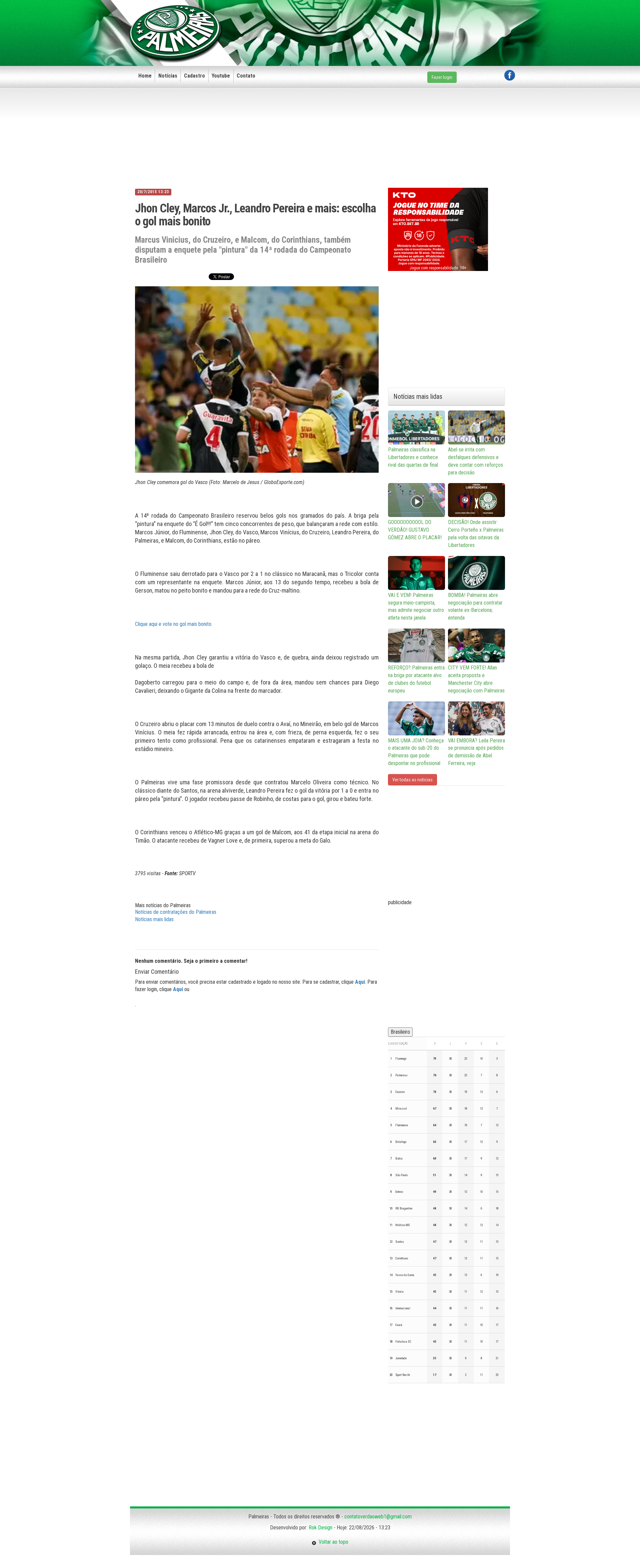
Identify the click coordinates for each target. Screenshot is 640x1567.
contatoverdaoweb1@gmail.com (378, 1516)
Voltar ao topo (332, 1542)
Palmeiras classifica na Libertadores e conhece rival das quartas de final (413, 457)
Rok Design (320, 1527)
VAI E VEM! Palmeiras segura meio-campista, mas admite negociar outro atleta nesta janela (416, 606)
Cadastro (194, 76)
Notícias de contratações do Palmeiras (175, 912)
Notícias (167, 76)
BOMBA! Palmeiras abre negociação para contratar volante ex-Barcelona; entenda (475, 606)
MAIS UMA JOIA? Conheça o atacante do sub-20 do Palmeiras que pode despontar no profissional (416, 752)
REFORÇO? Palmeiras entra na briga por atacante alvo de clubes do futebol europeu (416, 679)
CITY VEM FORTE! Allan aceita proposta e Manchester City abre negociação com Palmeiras (476, 679)
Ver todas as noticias (412, 779)
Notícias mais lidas (154, 919)
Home (145, 76)
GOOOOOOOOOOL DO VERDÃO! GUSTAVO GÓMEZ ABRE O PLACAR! (415, 530)
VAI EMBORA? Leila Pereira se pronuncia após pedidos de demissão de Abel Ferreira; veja (476, 752)
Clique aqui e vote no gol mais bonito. (173, 624)
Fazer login (442, 77)
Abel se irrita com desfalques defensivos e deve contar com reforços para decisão (475, 461)
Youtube (221, 76)
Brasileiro (400, 1032)
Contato (246, 76)
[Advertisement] (393, 22)
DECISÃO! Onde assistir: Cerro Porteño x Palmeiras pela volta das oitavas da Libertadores (476, 533)
